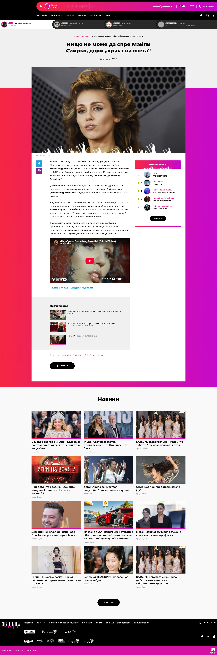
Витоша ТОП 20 (158, 164)
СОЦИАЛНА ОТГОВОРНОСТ (118, 623)
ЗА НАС (99, 623)
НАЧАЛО (76, 36)
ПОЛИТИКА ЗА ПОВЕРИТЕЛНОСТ (63, 623)
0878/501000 (208, 6)
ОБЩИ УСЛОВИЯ (141, 623)
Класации (56, 15)
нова (102, 355)
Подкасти (95, 15)
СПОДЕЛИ (63, 366)
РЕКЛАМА (41, 623)
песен (55, 355)
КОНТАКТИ (87, 623)
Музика (82, 15)
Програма (41, 15)
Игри (107, 15)
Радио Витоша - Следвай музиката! (72, 287)
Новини (70, 15)
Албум (90, 355)
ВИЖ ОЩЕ (158, 218)
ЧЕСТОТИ (28, 623)
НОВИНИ (85, 36)
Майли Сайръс (73, 355)
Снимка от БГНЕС (44, 155)
